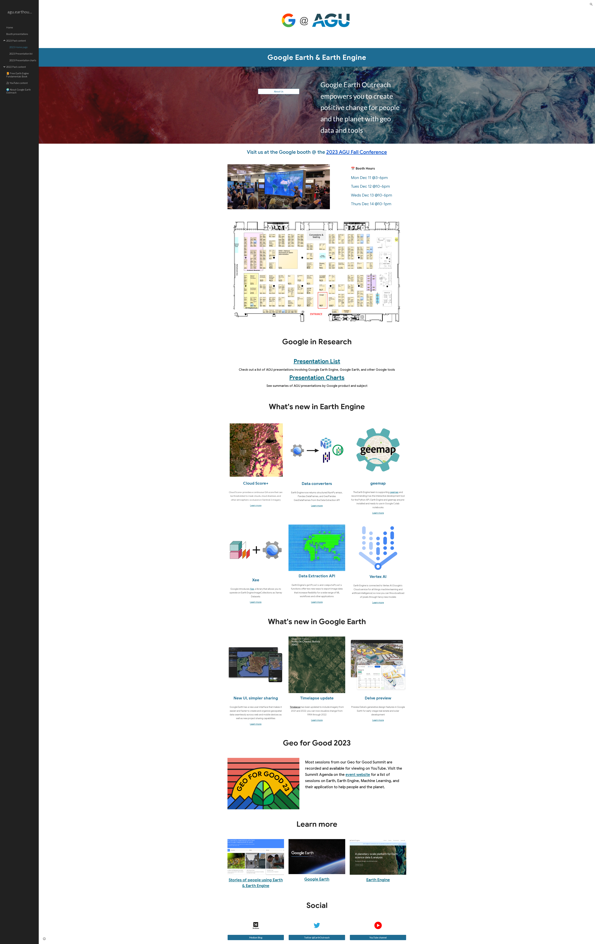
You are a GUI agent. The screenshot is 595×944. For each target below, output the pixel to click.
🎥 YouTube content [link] (17, 82)
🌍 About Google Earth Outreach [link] (18, 91)
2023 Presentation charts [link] (22, 60)
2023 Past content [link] (16, 40)
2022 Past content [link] (16, 66)
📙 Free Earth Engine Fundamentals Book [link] (17, 75)
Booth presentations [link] (17, 33)
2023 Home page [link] (18, 47)
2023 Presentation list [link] (21, 53)
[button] (591, 4)
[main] (316, 57)
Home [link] (9, 27)
